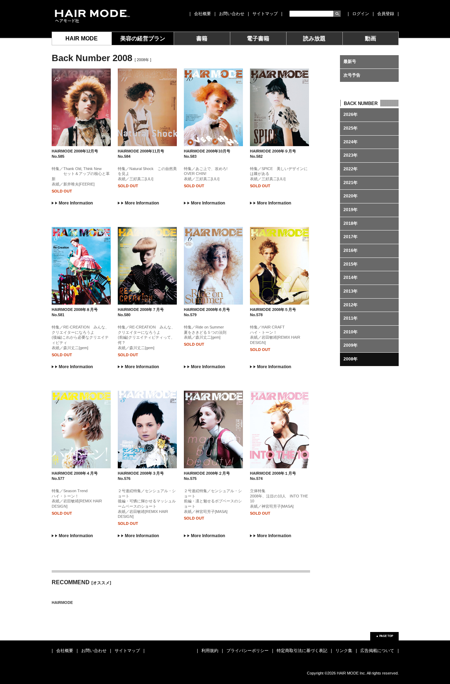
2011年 (350, 318)
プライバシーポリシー (247, 650)
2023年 (350, 155)
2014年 (350, 277)
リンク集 (343, 650)
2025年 (350, 128)
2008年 (350, 359)
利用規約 (209, 650)
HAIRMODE (62, 602)
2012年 (350, 304)
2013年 (350, 291)
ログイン (360, 13)
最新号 (349, 61)
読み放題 (314, 38)
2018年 (350, 223)
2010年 (350, 332)
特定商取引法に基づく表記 (302, 650)
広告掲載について (377, 650)
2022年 (350, 169)
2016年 (350, 250)
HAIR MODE (81, 38)
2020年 (350, 196)
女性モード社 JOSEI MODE (92, 16)
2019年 (350, 209)
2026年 (350, 114)
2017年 (350, 236)
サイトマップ (265, 13)
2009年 (350, 345)
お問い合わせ (231, 13)
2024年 (350, 141)
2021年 (350, 182)
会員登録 (385, 13)
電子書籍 (258, 38)
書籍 (201, 38)
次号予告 (351, 75)
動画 (370, 38)
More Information (76, 203)
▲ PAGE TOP (384, 636)
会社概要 (202, 13)
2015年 (350, 264)
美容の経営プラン (142, 38)
